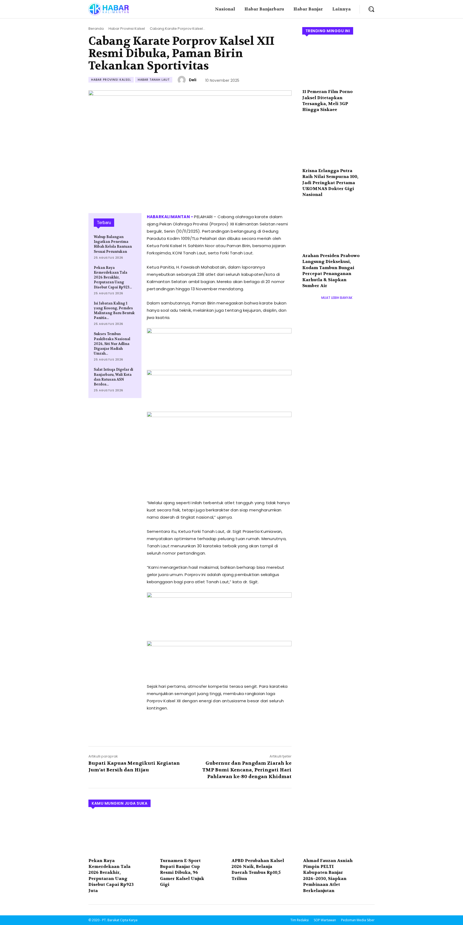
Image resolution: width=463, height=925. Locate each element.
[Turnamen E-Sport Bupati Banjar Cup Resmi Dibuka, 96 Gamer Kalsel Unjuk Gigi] (193, 834)
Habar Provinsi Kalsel (127, 28)
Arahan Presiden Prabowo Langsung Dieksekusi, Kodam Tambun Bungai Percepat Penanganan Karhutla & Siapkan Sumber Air (331, 270)
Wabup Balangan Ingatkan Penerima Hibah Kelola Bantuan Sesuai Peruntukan (113, 244)
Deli (192, 80)
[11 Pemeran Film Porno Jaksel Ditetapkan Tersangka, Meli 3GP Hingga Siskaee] (338, 63)
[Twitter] (164, 728)
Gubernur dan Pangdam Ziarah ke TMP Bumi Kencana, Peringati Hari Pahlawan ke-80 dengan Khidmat (247, 770)
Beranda (96, 28)
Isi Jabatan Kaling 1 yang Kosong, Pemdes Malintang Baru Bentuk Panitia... (114, 310)
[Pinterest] (176, 728)
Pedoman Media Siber (358, 920)
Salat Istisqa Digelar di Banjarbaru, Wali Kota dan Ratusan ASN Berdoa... (113, 377)
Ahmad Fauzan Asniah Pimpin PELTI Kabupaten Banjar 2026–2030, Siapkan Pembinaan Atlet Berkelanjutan (328, 875)
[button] (371, 9)
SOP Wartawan (325, 920)
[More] (201, 728)
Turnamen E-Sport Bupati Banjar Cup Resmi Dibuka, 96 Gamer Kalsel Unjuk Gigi (182, 872)
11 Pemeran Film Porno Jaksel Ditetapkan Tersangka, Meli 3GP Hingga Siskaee (327, 100)
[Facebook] (152, 728)
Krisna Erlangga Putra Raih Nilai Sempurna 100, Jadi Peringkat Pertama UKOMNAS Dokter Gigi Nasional (330, 183)
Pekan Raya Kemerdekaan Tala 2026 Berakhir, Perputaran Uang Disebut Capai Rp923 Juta (111, 875)
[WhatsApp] (189, 728)
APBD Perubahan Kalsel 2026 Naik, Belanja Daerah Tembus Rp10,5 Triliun (258, 869)
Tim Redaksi (299, 920)
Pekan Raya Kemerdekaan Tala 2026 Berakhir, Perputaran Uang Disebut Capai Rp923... (113, 277)
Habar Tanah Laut (154, 79)
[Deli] (182, 80)
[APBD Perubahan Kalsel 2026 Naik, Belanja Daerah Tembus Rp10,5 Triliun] (265, 834)
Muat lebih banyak (336, 297)
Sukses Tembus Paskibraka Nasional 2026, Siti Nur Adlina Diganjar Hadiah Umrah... (112, 344)
